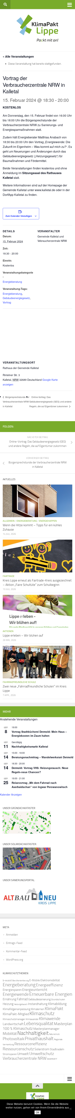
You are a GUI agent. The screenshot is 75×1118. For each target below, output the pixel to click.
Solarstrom (41, 1049)
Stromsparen (10, 1054)
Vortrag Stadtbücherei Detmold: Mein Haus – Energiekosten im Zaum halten (39, 734)
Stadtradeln (57, 1049)
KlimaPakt (54, 1008)
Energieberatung (12, 281)
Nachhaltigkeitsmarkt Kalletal (30, 746)
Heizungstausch (20, 1004)
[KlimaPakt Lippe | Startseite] (37, 28)
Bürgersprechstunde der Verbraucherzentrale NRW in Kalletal (16, 401)
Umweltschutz (41, 1053)
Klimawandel (32, 1019)
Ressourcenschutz (18, 1048)
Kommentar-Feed (16, 951)
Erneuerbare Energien (50, 994)
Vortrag (7, 302)
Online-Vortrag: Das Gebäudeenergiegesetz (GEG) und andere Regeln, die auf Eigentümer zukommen (50, 401)
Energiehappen (48, 521)
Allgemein (9, 521)
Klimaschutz (41, 1013)
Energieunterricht (34, 990)
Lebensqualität (38, 1023)
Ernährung (9, 999)
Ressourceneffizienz (30, 1044)
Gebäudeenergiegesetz (16, 298)
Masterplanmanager (46, 1029)
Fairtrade (8, 576)
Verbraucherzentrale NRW (24, 1058)
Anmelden (12, 934)
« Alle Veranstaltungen (18, 56)
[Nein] (70, 1109)
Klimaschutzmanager (14, 1019)
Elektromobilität (50, 980)
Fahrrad (22, 999)
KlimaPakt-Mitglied (16, 1014)
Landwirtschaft (13, 1024)
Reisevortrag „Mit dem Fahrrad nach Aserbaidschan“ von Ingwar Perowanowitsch (40, 785)
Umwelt (23, 1054)
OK (37, 1112)
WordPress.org (14, 959)
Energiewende (16, 994)
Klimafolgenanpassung (16, 1009)
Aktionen (8, 631)
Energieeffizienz (49, 985)
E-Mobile (34, 980)
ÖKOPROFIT (52, 1059)
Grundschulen (58, 999)
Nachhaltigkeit (33, 1033)
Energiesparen (12, 990)
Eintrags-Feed (14, 943)
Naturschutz (54, 1034)
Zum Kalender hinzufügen (18, 216)
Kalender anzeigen (11, 794)
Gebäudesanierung (39, 999)
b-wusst (7, 980)
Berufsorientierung (20, 980)
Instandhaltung (38, 1004)
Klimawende (49, 1018)
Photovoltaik (13, 1038)
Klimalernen (37, 1009)
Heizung (8, 1004)
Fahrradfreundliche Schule (19, 682)
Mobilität (10, 1033)
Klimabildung (57, 1004)
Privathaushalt (39, 1038)
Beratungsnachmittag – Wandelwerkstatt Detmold (42, 757)
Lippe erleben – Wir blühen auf (23, 635)
